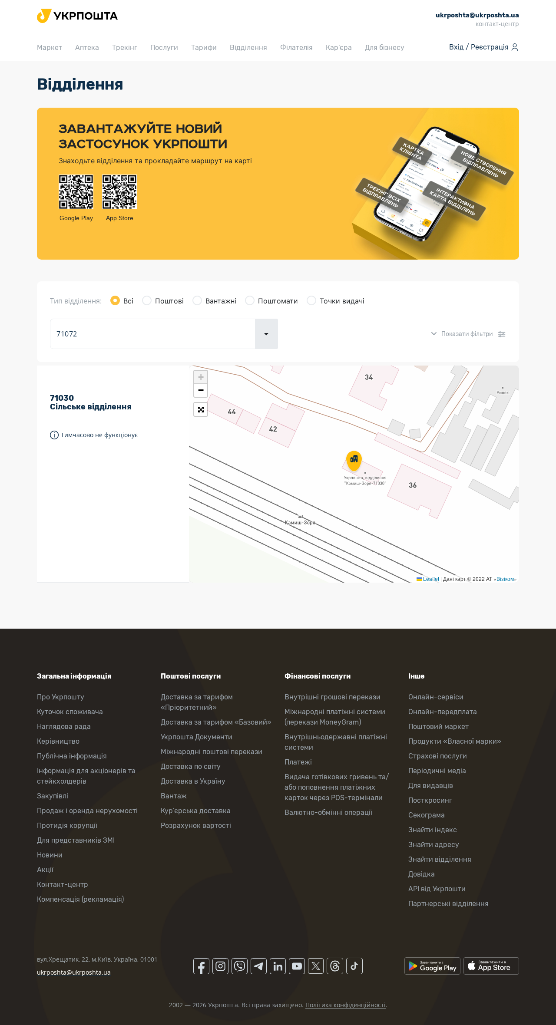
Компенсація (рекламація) (80, 899)
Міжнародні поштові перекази (211, 752)
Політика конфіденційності (345, 1005)
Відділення (248, 47)
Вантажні (220, 301)
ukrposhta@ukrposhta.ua (74, 972)
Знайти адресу (433, 844)
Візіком (505, 578)
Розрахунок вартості (196, 825)
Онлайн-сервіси (435, 697)
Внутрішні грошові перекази (333, 697)
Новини (50, 855)
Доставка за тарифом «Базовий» (216, 722)
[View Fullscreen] (200, 409)
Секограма (426, 815)
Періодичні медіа (437, 771)
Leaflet (430, 578)
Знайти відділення (439, 859)
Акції (45, 870)
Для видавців (430, 785)
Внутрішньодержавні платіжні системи (336, 742)
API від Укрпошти (437, 889)
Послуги (164, 47)
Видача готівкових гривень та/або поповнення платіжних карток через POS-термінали (337, 787)
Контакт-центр (62, 884)
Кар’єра (339, 47)
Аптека (87, 47)
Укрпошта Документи (196, 737)
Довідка (421, 874)
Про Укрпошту (60, 697)
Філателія (296, 47)
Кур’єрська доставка (196, 811)
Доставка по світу (191, 766)
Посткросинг (430, 800)
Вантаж (174, 796)
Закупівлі (52, 796)
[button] (354, 462)
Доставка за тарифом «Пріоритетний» (197, 702)
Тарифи (204, 47)
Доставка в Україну (193, 781)
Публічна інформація (72, 756)
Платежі (298, 762)
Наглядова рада (64, 726)
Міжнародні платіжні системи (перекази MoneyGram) (335, 717)
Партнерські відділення (448, 904)
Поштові (169, 301)
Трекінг (124, 47)
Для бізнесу (384, 47)
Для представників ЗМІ (76, 840)
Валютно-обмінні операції (328, 812)
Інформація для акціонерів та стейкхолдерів (86, 776)
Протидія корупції (67, 825)
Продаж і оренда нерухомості (87, 811)
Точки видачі (342, 301)
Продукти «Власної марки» (454, 741)
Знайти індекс (432, 830)
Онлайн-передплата (442, 712)
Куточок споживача (70, 712)
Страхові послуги (437, 756)
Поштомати (278, 301)
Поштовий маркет (438, 726)
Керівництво (58, 741)
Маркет (49, 47)
